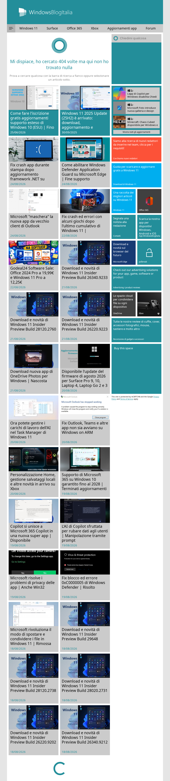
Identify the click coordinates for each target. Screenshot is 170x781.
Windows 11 (28, 28)
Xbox (94, 28)
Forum (151, 28)
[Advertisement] (136, 63)
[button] (11, 28)
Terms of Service (126, 399)
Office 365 (74, 28)
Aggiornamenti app (122, 28)
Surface (52, 28)
